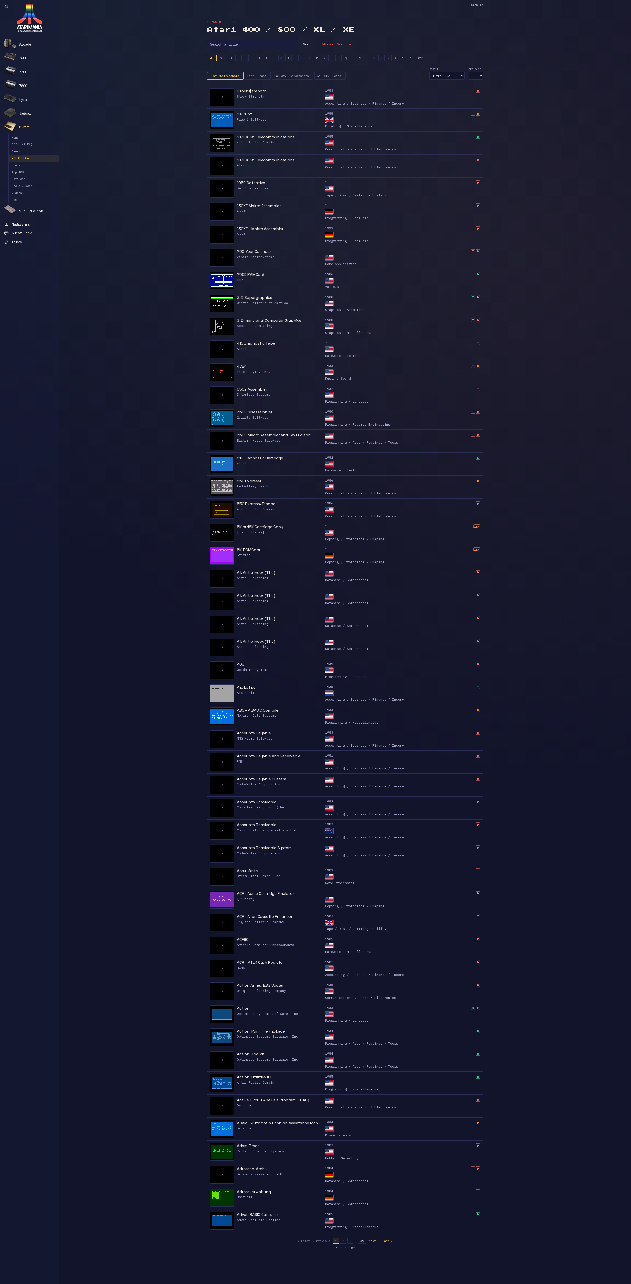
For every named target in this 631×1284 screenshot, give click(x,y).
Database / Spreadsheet (346, 580)
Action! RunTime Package (261, 1031)
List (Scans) (257, 76)
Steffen (244, 555)
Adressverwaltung (254, 1191)
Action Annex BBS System (261, 985)
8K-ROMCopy (249, 549)
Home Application (341, 264)
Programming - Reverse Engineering (357, 424)
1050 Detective (251, 182)
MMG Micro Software (254, 738)
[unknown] (246, 899)
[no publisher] (250, 532)
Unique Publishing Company (261, 991)
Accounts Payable (254, 733)
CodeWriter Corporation (258, 784)
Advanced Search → (336, 44)
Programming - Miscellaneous (351, 722)
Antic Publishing (252, 578)
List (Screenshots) (225, 76)
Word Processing (340, 883)
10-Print (244, 114)
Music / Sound (338, 378)
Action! (243, 1008)
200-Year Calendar (254, 251)
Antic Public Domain (255, 142)
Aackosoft (246, 693)
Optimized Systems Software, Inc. (268, 1014)
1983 (329, 91)
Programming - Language (346, 218)
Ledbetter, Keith (252, 486)
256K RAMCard (250, 274)
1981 (329, 755)
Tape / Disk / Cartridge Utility (355, 195)
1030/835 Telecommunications (266, 137)
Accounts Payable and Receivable (268, 756)
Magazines (21, 224)
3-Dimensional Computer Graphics (269, 320)
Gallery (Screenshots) (292, 76)
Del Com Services (252, 188)
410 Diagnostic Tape (256, 343)
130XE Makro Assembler (259, 205)
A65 (240, 664)
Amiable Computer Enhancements (265, 945)
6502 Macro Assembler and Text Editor (273, 435)
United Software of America (262, 303)
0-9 (222, 58)
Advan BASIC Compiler (257, 1214)
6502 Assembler (252, 389)
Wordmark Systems (252, 670)
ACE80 (243, 939)
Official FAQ (22, 144)
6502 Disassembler (254, 412)
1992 (329, 228)
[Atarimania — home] (29, 18)
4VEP (241, 366)
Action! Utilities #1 (254, 1077)
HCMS (241, 968)
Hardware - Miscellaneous (348, 952)
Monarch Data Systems (256, 715)
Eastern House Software (258, 440)
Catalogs (18, 179)
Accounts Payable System (261, 779)
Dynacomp (245, 1105)
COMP (419, 58)
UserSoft (245, 1197)
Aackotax (246, 687)
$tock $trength (252, 91)
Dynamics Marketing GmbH (259, 1174)
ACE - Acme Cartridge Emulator (265, 893)
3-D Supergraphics (254, 297)
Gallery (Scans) (330, 76)
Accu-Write (247, 870)
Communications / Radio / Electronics (360, 149)
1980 (329, 297)
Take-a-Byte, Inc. (253, 372)
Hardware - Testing (343, 356)
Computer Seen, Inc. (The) (261, 807)
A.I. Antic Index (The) (256, 572)
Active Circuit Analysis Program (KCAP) (273, 1100)
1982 (329, 389)
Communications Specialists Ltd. (267, 830)
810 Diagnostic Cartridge (260, 458)
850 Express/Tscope (256, 503)
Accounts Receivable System (264, 847)
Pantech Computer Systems (260, 1151)
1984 (329, 1031)
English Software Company (260, 922)
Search (308, 44)
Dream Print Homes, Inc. (259, 876)
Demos (16, 165)
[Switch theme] (6, 6)
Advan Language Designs (258, 1220)
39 (362, 1241)
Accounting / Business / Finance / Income (364, 103)
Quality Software (252, 417)
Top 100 (18, 172)
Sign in (477, 5)
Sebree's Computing (254, 326)
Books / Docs (22, 186)
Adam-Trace (248, 1145)
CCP (240, 280)
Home (15, 137)
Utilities (21, 158)
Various (332, 287)
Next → (374, 1241)
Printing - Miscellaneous (348, 126)
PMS (240, 761)
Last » (387, 1241)
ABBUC (242, 211)
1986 (329, 274)
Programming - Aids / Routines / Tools (361, 442)
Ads (14, 199)
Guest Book (22, 233)
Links (17, 242)
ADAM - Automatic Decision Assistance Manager (279, 1122)
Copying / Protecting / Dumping (354, 539)
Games (16, 151)
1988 (329, 113)
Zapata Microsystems (255, 257)
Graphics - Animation (345, 310)
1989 (329, 664)
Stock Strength (250, 96)
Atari (242, 165)
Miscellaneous (338, 1135)
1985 (329, 136)
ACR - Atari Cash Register (260, 962)
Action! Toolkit (251, 1054)
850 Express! (249, 480)
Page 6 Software (251, 119)
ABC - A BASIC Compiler (258, 710)
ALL (211, 58)
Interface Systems (253, 394)
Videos (17, 193)
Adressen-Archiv (252, 1168)
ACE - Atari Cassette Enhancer (264, 916)
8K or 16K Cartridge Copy (260, 526)
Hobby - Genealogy (342, 1158)
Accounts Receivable (256, 801)
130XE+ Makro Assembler (260, 228)
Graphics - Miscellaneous (348, 333)
